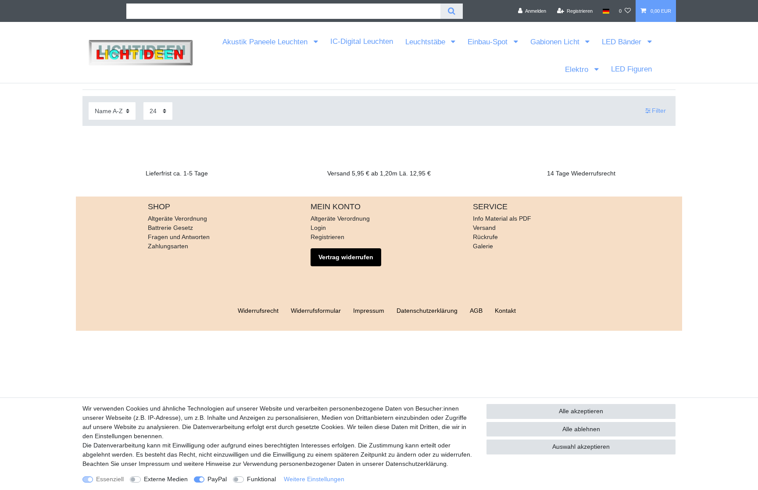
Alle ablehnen (581, 429)
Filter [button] (659, 110)
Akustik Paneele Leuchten (266, 42)
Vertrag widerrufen (345, 257)
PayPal (217, 479)
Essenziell (110, 479)
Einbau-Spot (489, 42)
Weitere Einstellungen (314, 479)
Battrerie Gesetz (170, 227)
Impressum (368, 310)
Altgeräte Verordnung (177, 218)
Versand (484, 227)
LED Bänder (623, 42)
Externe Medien (166, 479)
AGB (476, 310)
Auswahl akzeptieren (581, 446)
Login (318, 227)
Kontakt (505, 310)
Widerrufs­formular (316, 310)
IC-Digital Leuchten (361, 41)
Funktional (261, 479)
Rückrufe (485, 236)
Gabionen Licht (556, 42)
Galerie (483, 246)
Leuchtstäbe (426, 42)
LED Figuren (631, 69)
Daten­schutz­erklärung (427, 310)
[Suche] (451, 11)
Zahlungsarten (168, 246)
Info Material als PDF (502, 218)
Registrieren (327, 236)
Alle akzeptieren (581, 411)
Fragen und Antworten (179, 236)
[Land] (606, 11)
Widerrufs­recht (258, 310)
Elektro (577, 69)
